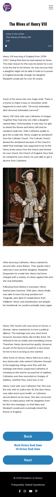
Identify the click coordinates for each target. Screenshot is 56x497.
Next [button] (28, 460)
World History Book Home (28, 445)
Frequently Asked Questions (28, 484)
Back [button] (28, 436)
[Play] (6, 46)
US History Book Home (28, 449)
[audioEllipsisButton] (49, 46)
